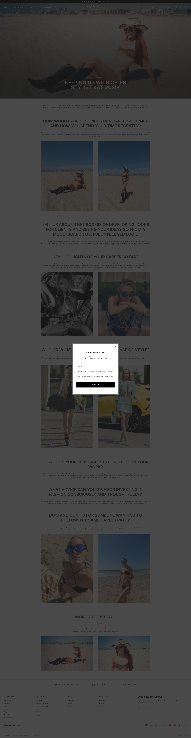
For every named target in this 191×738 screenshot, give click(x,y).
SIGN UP (96, 385)
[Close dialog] (115, 346)
